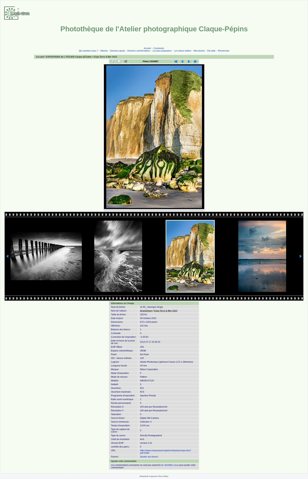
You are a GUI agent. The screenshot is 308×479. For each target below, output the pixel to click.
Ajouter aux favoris (149, 456)
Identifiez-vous (172, 465)
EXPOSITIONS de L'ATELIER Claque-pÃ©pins (69, 57)
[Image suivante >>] (189, 61)
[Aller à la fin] (195, 61)
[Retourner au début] (176, 61)
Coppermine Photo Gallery (158, 476)
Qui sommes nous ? (88, 51)
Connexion (158, 48)
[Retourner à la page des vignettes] (112, 61)
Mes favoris (199, 51)
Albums (104, 51)
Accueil (147, 48)
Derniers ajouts (117, 51)
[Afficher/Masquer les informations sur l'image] (119, 61)
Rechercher (223, 51)
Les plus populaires (162, 51)
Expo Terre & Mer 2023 (105, 57)
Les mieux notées (182, 51)
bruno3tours (146, 311)
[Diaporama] (125, 61)
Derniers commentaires (138, 51)
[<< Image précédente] (182, 61)
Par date (211, 51)
